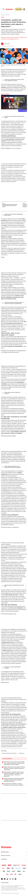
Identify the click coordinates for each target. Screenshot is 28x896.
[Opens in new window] (4, 879)
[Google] (2, 879)
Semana (3, 14)
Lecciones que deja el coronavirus (9, 753)
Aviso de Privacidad (6, 882)
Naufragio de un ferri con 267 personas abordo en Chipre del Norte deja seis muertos (9, 205)
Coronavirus (21, 753)
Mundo (7, 14)
